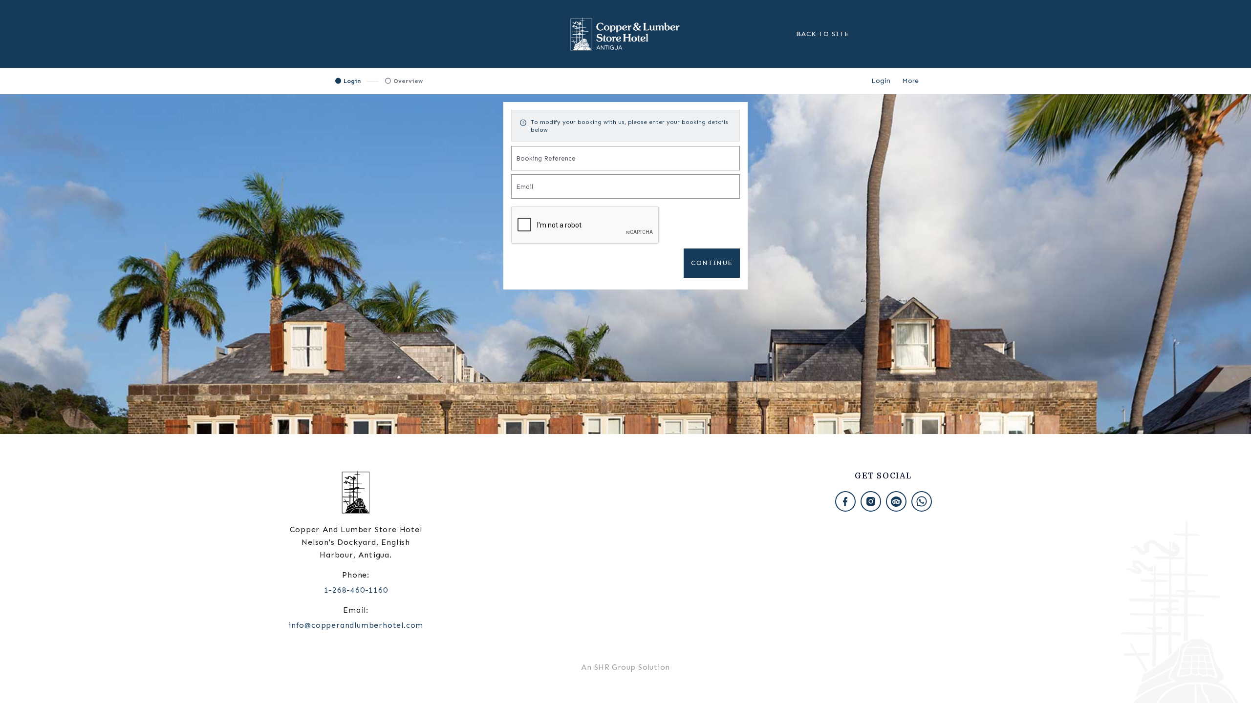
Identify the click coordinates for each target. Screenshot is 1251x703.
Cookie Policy (384, 300)
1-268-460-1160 (356, 590)
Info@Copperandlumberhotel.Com (355, 625)
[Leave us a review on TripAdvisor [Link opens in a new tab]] (896, 501)
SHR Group (615, 667)
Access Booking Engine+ (890, 300)
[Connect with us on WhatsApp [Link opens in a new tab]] (921, 501)
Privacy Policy (348, 300)
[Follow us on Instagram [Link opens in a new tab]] (871, 501)
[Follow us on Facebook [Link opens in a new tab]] (845, 501)
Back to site (822, 34)
